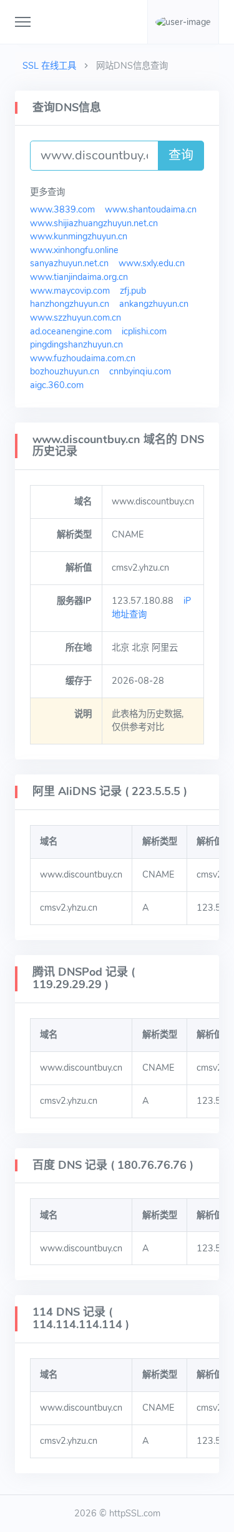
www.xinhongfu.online (74, 250)
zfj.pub (133, 290)
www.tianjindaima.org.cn (79, 277)
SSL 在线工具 (49, 65)
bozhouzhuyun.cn (64, 371)
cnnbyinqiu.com (140, 371)
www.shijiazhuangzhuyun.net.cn (94, 223)
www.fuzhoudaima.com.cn (82, 358)
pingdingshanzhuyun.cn (76, 344)
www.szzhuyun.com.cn (75, 317)
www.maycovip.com (70, 290)
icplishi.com (144, 331)
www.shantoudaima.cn (151, 209)
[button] (183, 22)
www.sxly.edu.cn (152, 263)
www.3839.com (62, 209)
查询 (180, 155)
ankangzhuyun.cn (153, 304)
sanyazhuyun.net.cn (69, 263)
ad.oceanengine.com (71, 331)
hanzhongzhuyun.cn (69, 304)
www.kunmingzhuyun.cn (78, 236)
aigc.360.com (57, 385)
